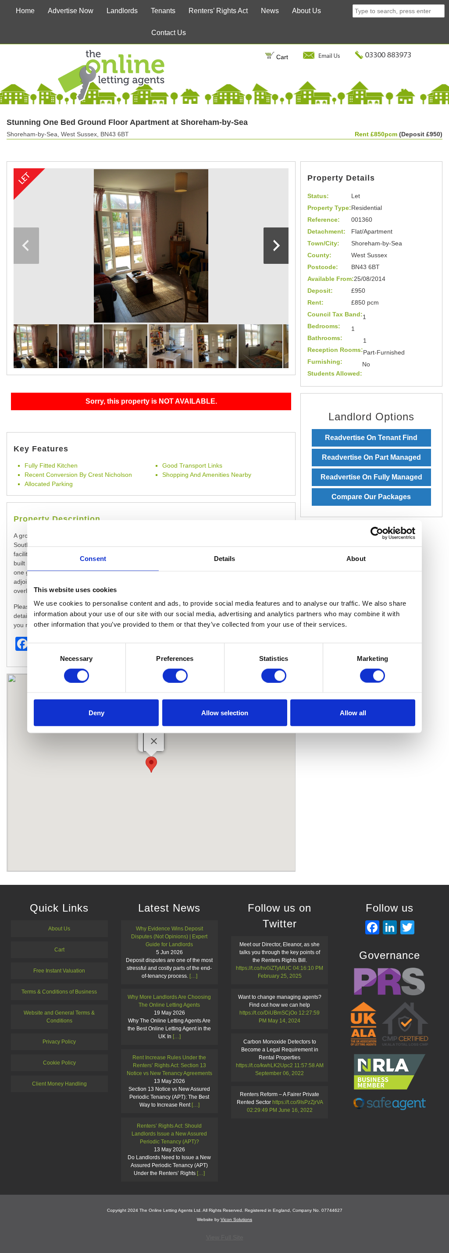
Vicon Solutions (236, 1219)
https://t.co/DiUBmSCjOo (268, 1013)
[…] (193, 976)
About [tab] (356, 558)
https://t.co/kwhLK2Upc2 (264, 1065)
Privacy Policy (59, 1042)
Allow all (353, 713)
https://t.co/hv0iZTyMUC (264, 968)
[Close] (153, 741)
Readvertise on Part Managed (371, 457)
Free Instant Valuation (59, 971)
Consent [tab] (93, 558)
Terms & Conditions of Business (59, 992)
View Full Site (224, 1237)
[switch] (175, 675)
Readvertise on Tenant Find (371, 437)
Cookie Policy (59, 1063)
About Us (306, 10)
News (270, 10)
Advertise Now (70, 10)
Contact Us (168, 32)
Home (25, 10)
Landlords (122, 10)
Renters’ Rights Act (218, 10)
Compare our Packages (371, 496)
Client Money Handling (59, 1084)
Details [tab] (224, 558)
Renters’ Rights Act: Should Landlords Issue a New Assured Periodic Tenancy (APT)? (169, 1134)
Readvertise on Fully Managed (371, 477)
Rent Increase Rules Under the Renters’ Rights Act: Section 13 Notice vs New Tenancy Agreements (169, 1065)
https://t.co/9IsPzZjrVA (297, 1102)
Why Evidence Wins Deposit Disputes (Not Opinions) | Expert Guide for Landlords (169, 937)
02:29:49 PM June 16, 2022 (280, 1110)
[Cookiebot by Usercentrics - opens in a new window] (377, 533)
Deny (96, 713)
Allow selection (224, 713)
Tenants (163, 10)
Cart (281, 56)
